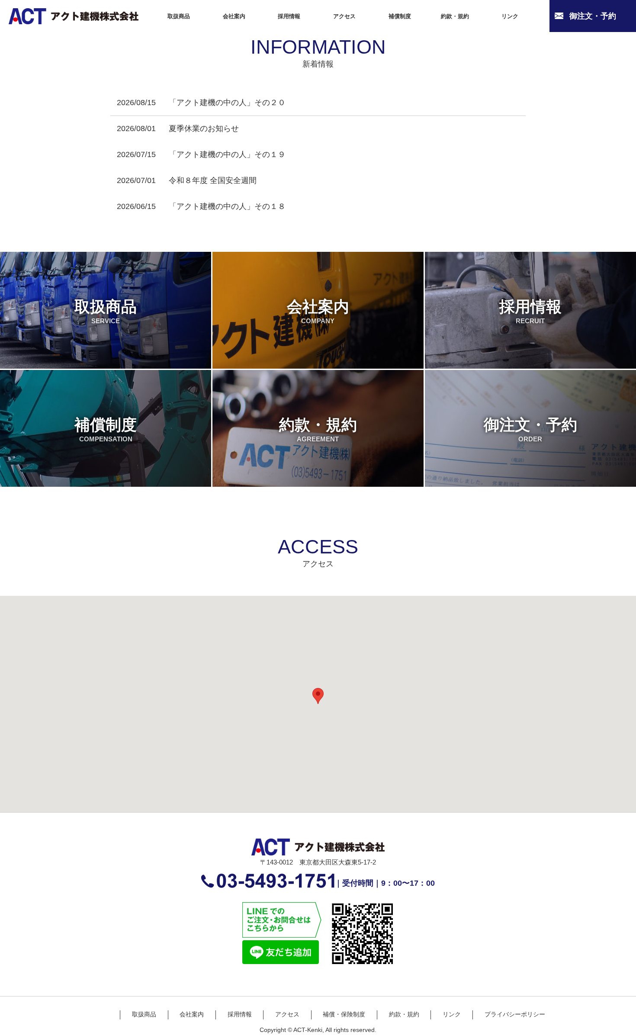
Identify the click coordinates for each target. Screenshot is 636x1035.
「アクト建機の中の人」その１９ (227, 154)
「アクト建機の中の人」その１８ (227, 206)
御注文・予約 (530, 429)
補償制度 (105, 429)
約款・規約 (318, 429)
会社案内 (318, 311)
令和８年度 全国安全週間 (213, 180)
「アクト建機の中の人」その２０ (227, 102)
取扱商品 (105, 311)
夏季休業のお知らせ (204, 128)
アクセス (287, 1014)
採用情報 (530, 311)
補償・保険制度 (344, 1014)
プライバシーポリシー (515, 1014)
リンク (452, 1014)
